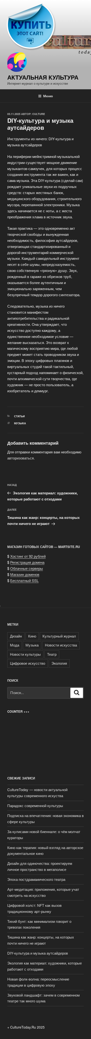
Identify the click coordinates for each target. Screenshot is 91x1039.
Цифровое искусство (27, 663)
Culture (38, 114)
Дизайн (16, 635)
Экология (59, 663)
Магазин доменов (24, 574)
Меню (48, 95)
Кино (32, 635)
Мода (14, 644)
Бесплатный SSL (24, 580)
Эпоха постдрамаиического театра (36, 879)
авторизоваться (20, 457)
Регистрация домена (27, 562)
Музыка (20, 423)
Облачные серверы (26, 568)
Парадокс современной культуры (35, 805)
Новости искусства (61, 644)
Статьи (19, 416)
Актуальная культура (42, 77)
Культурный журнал (59, 635)
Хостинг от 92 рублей (28, 556)
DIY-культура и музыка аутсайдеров (37, 953)
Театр (52, 654)
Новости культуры (25, 654)
